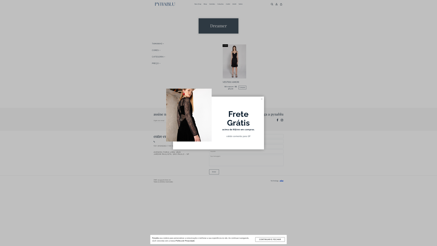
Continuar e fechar (270, 239)
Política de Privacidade (185, 241)
